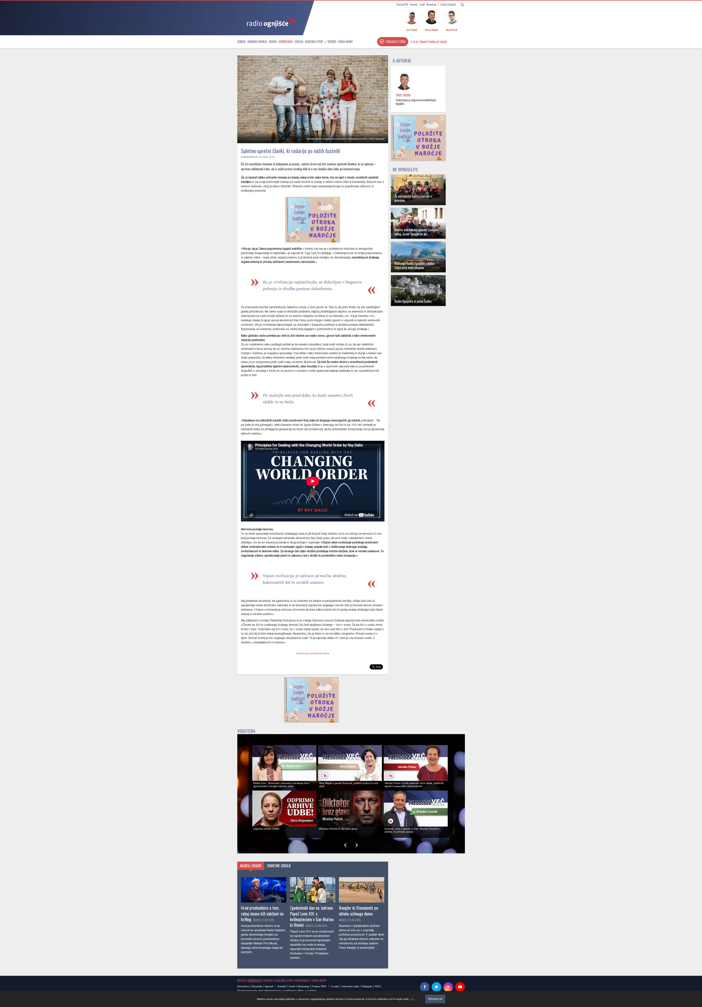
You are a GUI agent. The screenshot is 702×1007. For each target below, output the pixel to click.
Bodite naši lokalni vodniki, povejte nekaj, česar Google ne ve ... (416, 232)
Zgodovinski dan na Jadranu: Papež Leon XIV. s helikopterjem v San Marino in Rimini (312, 916)
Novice (273, 41)
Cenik (422, 4)
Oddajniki (367, 986)
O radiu (335, 986)
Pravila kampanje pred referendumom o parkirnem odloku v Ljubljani (276, 990)
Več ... (413, 999)
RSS (377, 986)
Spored (331, 41)
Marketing (431, 4)
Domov (241, 41)
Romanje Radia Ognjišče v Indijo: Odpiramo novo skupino (415, 265)
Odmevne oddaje (279, 865)
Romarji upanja (257, 41)
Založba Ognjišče (448, 4)
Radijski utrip (314, 41)
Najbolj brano (250, 865)
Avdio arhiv (345, 41)
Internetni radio (350, 986)
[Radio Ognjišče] (270, 21)
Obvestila (257, 986)
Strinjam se (435, 998)
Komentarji (286, 41)
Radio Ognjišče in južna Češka (413, 301)
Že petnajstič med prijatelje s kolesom (413, 198)
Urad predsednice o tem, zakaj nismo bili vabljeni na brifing (262, 913)
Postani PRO (402, 4)
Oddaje (299, 41)
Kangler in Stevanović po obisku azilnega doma (358, 910)
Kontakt (414, 4)
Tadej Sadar (403, 95)
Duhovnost (302, 980)
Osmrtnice (243, 986)
